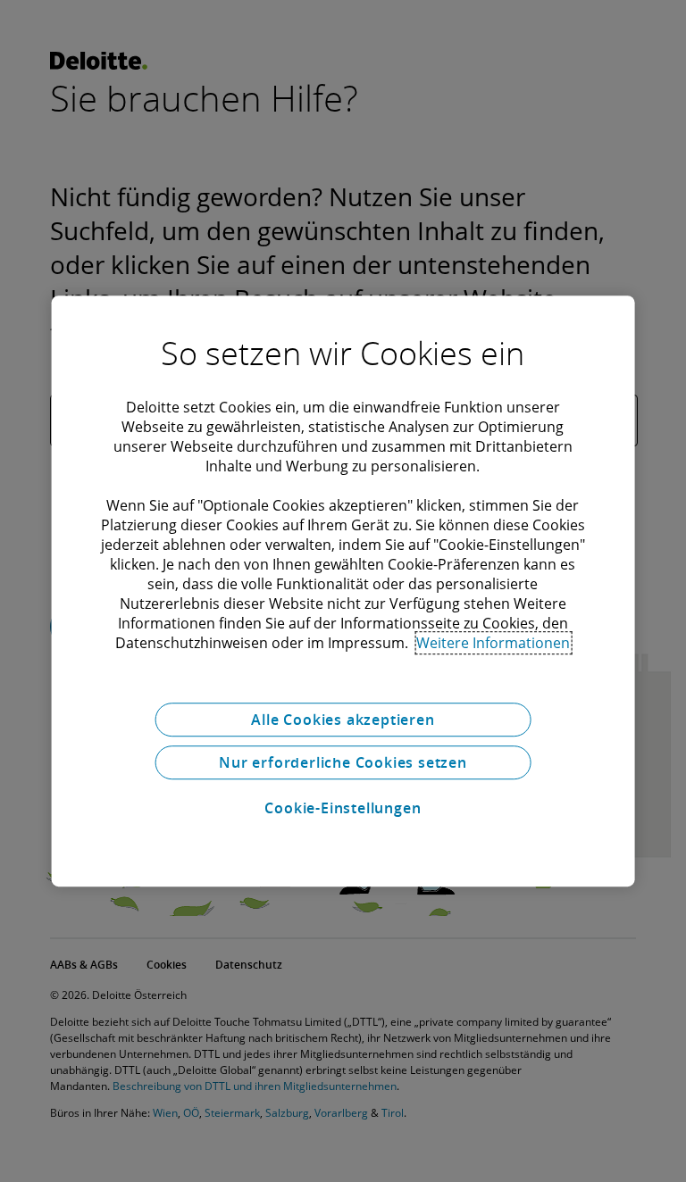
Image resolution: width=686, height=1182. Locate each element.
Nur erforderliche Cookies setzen (343, 762)
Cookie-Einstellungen (342, 808)
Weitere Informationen (493, 643)
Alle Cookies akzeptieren (342, 719)
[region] (343, 591)
